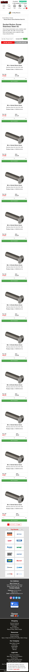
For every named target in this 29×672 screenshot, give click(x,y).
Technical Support (14, 634)
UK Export (14, 626)
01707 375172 (17, 590)
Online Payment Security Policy (14, 659)
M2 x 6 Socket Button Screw (14, 185)
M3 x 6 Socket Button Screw (14, 504)
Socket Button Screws (7, 18)
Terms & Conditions (14, 655)
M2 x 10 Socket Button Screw (14, 265)
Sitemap (15, 649)
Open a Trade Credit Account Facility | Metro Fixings (14, 638)
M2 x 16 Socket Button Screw (14, 345)
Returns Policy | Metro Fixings (14, 629)
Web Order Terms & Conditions (14, 656)
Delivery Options (15, 624)
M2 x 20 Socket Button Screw (14, 385)
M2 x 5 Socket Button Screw (14, 145)
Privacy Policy (14, 658)
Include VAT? (19, 39)
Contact (19, 8)
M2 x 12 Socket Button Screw (14, 305)
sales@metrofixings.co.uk (16, 593)
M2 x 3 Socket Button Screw (14, 65)
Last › (19, 524)
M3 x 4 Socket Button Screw (14, 425)
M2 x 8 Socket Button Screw (14, 225)
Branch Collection (14, 628)
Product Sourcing (14, 636)
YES (25, 38)
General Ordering (14, 623)
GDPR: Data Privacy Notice (14, 661)
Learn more (16, 669)
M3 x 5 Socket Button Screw (14, 464)
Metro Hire (14, 648)
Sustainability (14, 646)
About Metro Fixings (14, 643)
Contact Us (14, 645)
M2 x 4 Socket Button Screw (14, 105)
